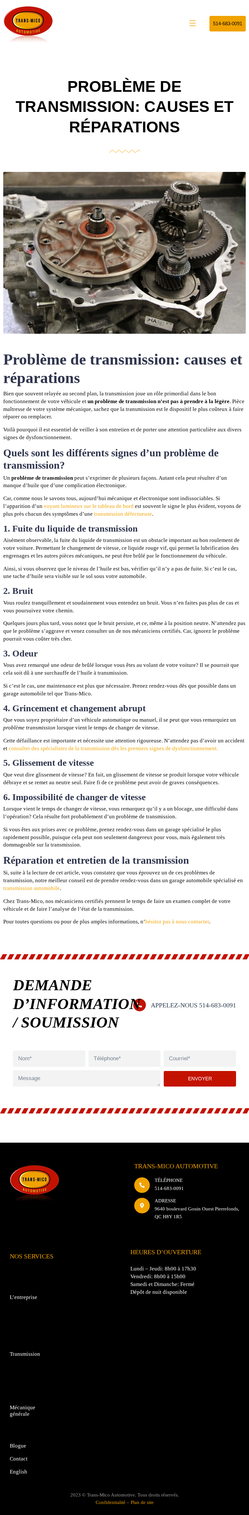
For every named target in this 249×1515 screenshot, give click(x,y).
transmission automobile (31, 888)
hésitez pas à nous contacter (177, 922)
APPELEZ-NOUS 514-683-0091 (193, 1005)
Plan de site (142, 1502)
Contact (19, 1459)
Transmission (25, 1354)
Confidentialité (110, 1502)
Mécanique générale (22, 1410)
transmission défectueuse (123, 514)
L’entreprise (23, 1297)
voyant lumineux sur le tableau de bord (89, 506)
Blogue (18, 1446)
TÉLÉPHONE (169, 1180)
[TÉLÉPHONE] (142, 1185)
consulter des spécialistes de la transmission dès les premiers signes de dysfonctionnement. (113, 748)
